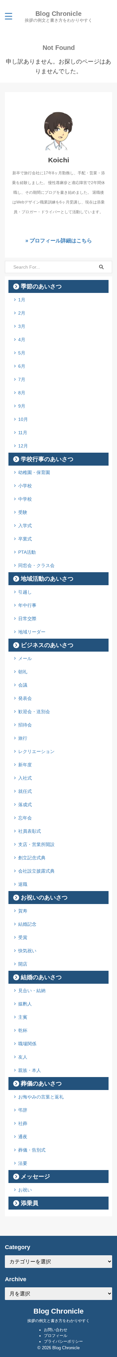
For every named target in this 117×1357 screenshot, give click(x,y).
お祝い (25, 1189)
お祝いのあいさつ (44, 897)
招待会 (25, 724)
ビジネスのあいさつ (47, 645)
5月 (21, 352)
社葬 (22, 1123)
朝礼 (22, 671)
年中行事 (27, 605)
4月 (21, 339)
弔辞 (22, 1110)
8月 (21, 392)
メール (25, 658)
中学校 (25, 499)
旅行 (22, 738)
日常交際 (27, 618)
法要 (22, 1163)
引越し (25, 592)
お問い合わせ (55, 1330)
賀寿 (22, 910)
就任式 (25, 791)
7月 (21, 379)
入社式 (25, 778)
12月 (23, 445)
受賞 (22, 937)
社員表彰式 (29, 831)
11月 (22, 432)
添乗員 (29, 1203)
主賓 (22, 1017)
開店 (22, 964)
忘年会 (25, 817)
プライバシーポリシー (63, 1341)
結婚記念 (27, 924)
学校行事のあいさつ (47, 459)
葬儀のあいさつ (41, 1083)
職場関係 (27, 1043)
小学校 (25, 485)
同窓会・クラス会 (36, 565)
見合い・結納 (32, 990)
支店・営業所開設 (36, 844)
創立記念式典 (32, 857)
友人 (22, 1057)
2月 (21, 313)
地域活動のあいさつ (47, 578)
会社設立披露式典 (36, 871)
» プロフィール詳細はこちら (58, 240)
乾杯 (22, 1030)
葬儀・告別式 (32, 1150)
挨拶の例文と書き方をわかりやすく (58, 1320)
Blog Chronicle (58, 13)
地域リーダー (32, 631)
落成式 (25, 804)
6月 (21, 366)
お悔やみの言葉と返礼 (41, 1096)
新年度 (25, 764)
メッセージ (35, 1176)
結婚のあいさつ (41, 977)
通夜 (22, 1136)
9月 (21, 406)
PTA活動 (27, 552)
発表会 (25, 698)
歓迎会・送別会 (34, 711)
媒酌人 (25, 1003)
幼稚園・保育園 (34, 472)
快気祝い (27, 950)
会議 (22, 685)
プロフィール (55, 1335)
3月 (21, 326)
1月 (21, 299)
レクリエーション (36, 751)
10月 (23, 419)
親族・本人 (29, 1070)
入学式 (25, 525)
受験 (22, 512)
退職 (22, 884)
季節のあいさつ (41, 286)
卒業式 (25, 538)
